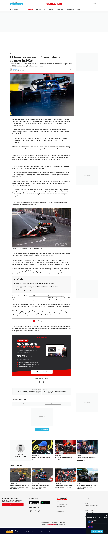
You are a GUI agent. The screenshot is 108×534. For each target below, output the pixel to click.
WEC (45, 9)
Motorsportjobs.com (62, 504)
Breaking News (70, 9)
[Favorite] (67, 69)
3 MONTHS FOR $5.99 (16, 4)
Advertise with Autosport (90, 508)
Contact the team (89, 510)
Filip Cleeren (16, 69)
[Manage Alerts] (43, 382)
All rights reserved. (61, 524)
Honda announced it (44, 119)
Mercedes (60, 149)
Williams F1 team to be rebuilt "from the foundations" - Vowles (35, 283)
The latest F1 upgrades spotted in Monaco (28, 290)
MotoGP (38, 9)
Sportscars (60, 9)
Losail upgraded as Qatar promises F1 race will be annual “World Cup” (37, 286)
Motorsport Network (51, 524)
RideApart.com (60, 511)
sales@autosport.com (90, 512)
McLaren (40, 132)
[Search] (97, 9)
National (51, 9)
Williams (46, 132)
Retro (78, 9)
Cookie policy (55, 522)
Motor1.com (60, 501)
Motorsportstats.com (62, 508)
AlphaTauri (60, 132)
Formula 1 (30, 9)
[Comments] (71, 69)
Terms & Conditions (45, 522)
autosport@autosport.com (91, 505)
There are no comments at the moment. (42, 404)
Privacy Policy (62, 522)
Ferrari (39, 140)
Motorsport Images (28, 249)
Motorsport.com (61, 506)
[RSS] (43, 511)
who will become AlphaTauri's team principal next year (46, 296)
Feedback (87, 501)
